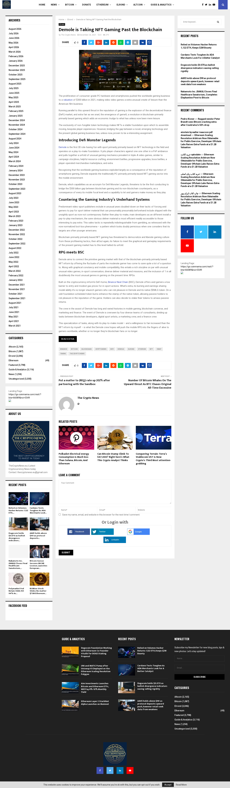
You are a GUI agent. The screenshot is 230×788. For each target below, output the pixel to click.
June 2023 (14, 202)
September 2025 (17, 79)
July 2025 (13, 88)
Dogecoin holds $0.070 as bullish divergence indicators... (17, 536)
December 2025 (17, 65)
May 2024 (13, 152)
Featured (13, 365)
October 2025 (15, 74)
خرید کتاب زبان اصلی (190, 174)
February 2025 (16, 111)
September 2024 (17, 134)
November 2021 (17, 289)
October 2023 (15, 184)
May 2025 (13, 97)
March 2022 (15, 271)
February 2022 (16, 275)
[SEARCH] (218, 22)
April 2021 (14, 321)
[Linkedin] (211, 5)
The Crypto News (68, 35)
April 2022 (14, 266)
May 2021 (13, 316)
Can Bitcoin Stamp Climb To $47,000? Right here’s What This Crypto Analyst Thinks (113, 457)
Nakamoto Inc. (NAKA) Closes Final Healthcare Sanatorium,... (18, 564)
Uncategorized (16, 378)
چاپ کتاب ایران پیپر (189, 193)
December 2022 (17, 230)
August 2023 (15, 193)
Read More (181, 785)
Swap (159, 349)
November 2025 (17, 70)
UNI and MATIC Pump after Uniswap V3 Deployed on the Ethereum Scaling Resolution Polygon (95, 670)
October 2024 (15, 129)
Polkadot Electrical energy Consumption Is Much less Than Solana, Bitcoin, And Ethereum (74, 459)
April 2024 (14, 157)
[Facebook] (203, 5)
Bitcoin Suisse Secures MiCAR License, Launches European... (38, 564)
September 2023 (17, 189)
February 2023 (16, 220)
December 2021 (17, 284)
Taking (63, 353)
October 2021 (15, 294)
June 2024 (14, 147)
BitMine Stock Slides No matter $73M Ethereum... (38, 591)
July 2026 (13, 33)
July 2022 (13, 252)
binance (63, 349)
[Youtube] (215, 5)
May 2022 (13, 262)
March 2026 (15, 52)
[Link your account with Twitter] (102, 534)
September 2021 (17, 298)
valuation (68, 99)
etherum (142, 349)
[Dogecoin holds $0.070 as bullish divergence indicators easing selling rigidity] (18, 523)
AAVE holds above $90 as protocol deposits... (38, 535)
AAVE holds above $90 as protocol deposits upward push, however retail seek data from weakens (200, 81)
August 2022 (15, 248)
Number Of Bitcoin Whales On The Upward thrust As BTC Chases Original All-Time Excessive (147, 384)
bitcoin (74, 349)
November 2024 (17, 125)
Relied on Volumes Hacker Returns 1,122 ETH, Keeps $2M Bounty (151, 650)
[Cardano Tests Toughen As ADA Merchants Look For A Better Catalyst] (39, 498)
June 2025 (14, 93)
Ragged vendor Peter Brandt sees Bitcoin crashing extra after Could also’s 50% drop (200, 122)
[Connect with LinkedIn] (114, 542)
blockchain (87, 349)
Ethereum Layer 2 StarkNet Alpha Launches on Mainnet (95, 702)
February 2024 (16, 166)
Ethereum (102, 4)
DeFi (112, 349)
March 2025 (15, 106)
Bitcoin (69, 4)
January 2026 (16, 61)
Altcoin (138, 4)
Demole (62, 147)
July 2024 (13, 143)
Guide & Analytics (161, 4)
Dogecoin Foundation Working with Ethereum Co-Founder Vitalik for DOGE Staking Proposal (96, 652)
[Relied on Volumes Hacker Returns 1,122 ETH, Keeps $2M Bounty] (18, 498)
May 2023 (13, 207)
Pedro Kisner (187, 119)
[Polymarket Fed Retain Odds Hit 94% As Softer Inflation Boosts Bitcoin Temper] (18, 579)
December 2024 (17, 120)
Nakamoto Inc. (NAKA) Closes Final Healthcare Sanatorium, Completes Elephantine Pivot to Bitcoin (199, 94)
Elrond (121, 4)
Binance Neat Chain (118, 282)
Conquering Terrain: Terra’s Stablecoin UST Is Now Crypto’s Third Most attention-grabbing (153, 459)
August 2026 (15, 29)
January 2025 (16, 116)
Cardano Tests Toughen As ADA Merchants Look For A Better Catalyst (151, 668)
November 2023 (17, 179)
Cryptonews (100, 349)
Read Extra (67, 339)
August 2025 (15, 83)
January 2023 (16, 225)
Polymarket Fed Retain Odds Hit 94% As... (16, 591)
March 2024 (15, 161)
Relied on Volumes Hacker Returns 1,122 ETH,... (18, 510)
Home (42, 4)
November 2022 (17, 234)
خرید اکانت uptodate (191, 154)
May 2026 (13, 42)
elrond (131, 349)
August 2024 (15, 138)
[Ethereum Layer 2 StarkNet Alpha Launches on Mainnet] (70, 705)
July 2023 (13, 198)
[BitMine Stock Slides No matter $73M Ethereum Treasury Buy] (39, 579)
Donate (86, 4)
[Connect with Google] (138, 534)
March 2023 (15, 216)
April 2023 (14, 211)
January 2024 (16, 170)
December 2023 (17, 175)
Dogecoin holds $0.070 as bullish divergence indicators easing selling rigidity (200, 68)
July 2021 (13, 307)
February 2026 (16, 56)
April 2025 (14, 102)
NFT (151, 349)
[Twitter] (207, 5)
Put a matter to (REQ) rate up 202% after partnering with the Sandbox (84, 382)
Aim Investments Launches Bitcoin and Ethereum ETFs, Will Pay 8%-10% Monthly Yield (95, 688)
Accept (167, 784)
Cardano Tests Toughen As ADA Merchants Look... (38, 510)
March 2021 (15, 325)
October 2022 (15, 239)
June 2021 (14, 312)
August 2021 (15, 303)
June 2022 (14, 257)
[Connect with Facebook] (78, 534)
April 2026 (14, 47)
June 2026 (14, 38)
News (54, 4)
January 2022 (16, 280)
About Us (15, 414)
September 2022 (17, 243)
